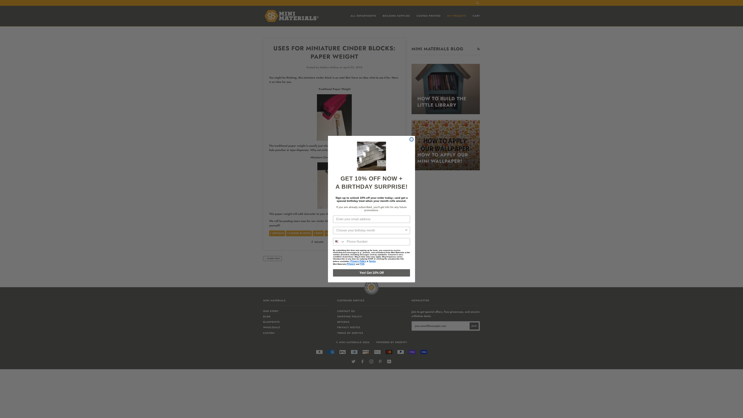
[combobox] (370, 230)
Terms (372, 261)
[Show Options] (406, 230)
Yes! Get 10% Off (372, 272)
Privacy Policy (358, 261)
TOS (362, 264)
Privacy (350, 264)
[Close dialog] (411, 139)
